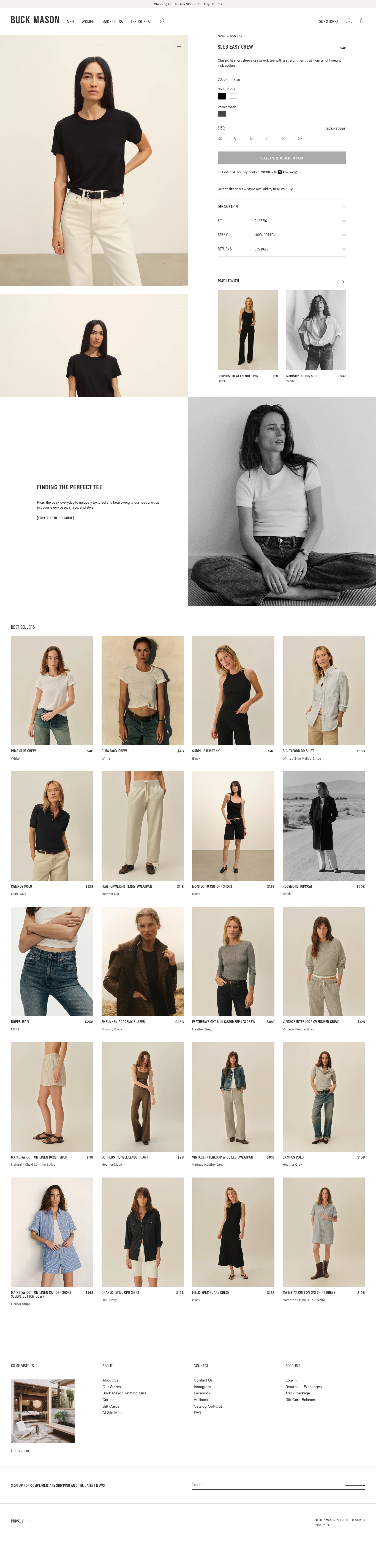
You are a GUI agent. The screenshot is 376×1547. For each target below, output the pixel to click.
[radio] (222, 138)
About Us (110, 1380)
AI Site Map (112, 1412)
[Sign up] (354, 1485)
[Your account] (349, 21)
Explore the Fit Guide (55, 517)
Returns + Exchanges (303, 1386)
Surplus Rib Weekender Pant (239, 376)
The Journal (141, 21)
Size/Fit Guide (336, 128)
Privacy (17, 1521)
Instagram (202, 1386)
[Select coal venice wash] (222, 114)
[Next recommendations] (343, 282)
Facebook (202, 1393)
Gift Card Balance (300, 1399)
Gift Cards (110, 1406)
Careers (109, 1399)
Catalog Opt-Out (208, 1406)
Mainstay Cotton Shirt (302, 376)
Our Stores (328, 21)
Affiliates (201, 1399)
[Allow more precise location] (291, 189)
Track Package (297, 1393)
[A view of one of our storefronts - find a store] (43, 1411)
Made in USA (112, 21)
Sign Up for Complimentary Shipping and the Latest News (58, 1485)
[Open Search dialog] (162, 21)
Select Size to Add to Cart (281, 158)
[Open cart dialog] (362, 21)
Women (88, 21)
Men (70, 21)
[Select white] (233, 96)
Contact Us (203, 1380)
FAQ (197, 1412)
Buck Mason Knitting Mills (124, 1393)
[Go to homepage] (35, 20)
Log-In (291, 1380)
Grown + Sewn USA (230, 36)
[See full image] (178, 46)
